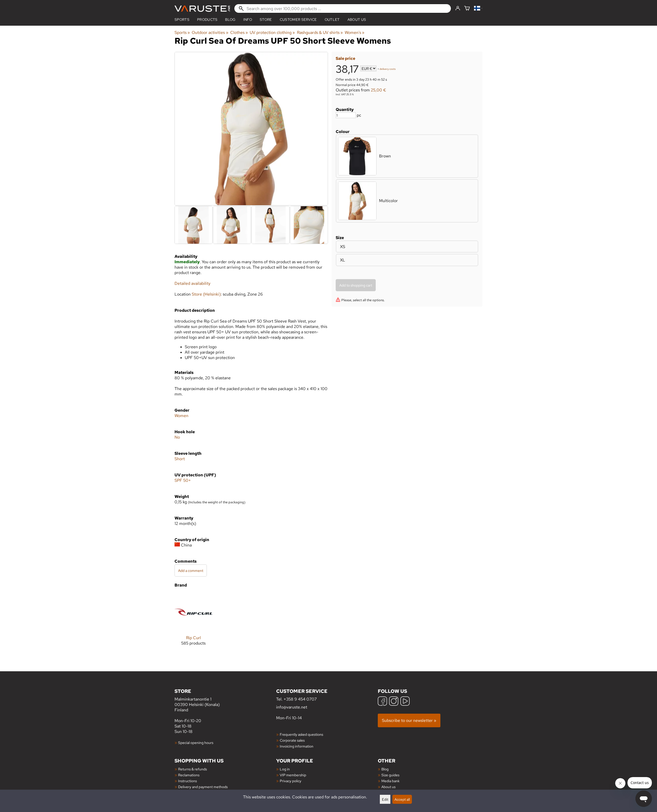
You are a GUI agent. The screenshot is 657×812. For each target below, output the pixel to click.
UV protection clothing (272, 32)
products (207, 19)
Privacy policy (290, 780)
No (177, 437)
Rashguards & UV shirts (320, 32)
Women (181, 415)
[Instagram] (393, 701)
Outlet (332, 19)
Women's (354, 32)
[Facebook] (382, 701)
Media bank (390, 780)
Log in (285, 769)
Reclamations (188, 774)
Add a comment (190, 570)
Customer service (298, 19)
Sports (182, 19)
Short (180, 458)
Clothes (239, 32)
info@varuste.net (291, 707)
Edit (385, 799)
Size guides (390, 774)
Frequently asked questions (301, 734)
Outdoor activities (210, 32)
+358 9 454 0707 (300, 699)
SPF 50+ (183, 480)
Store (266, 19)
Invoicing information (296, 746)
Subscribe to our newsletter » (409, 720)
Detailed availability (192, 283)
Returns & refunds (192, 769)
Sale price (345, 58)
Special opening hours (195, 742)
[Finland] (478, 8)
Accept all (402, 799)
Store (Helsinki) (206, 294)
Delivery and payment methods (203, 786)
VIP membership (293, 774)
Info (247, 19)
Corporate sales (292, 740)
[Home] (202, 8)
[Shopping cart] (467, 8)
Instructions (187, 780)
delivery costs (388, 69)
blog (230, 19)
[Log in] (457, 8)
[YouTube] (405, 701)
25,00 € (378, 90)
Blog (385, 769)
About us (356, 19)
